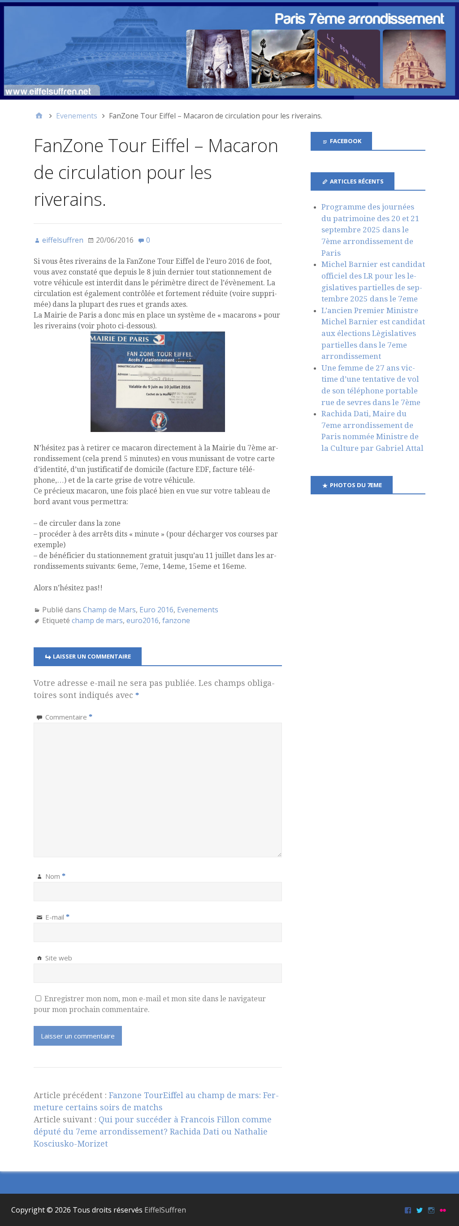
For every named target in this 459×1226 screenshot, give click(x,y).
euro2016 (142, 620)
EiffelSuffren (165, 1210)
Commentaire (68, 716)
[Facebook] (408, 1209)
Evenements (197, 610)
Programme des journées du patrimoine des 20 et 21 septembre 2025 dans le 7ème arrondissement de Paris (370, 229)
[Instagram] (431, 1209)
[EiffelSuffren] (229, 51)
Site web (58, 957)
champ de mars (97, 620)
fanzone (176, 620)
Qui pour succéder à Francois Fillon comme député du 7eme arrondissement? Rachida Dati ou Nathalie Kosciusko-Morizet (153, 1131)
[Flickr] (443, 1209)
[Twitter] (419, 1209)
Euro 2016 (156, 610)
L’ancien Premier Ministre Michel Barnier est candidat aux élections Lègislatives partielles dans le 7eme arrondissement (373, 333)
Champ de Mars (109, 610)
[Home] (39, 115)
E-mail (57, 916)
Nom (55, 876)
